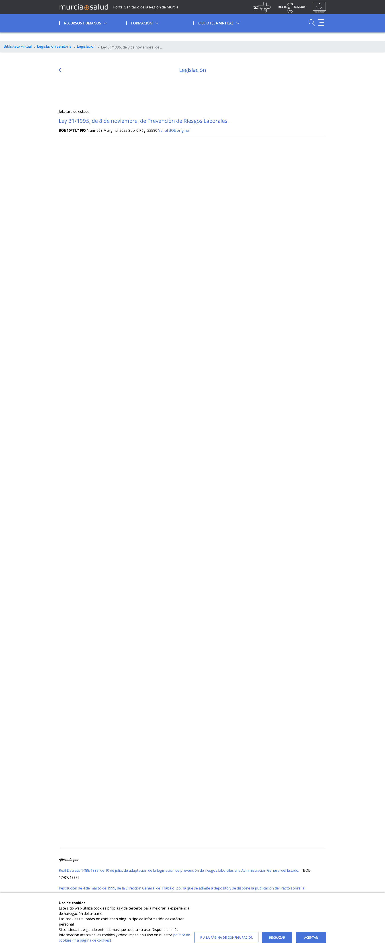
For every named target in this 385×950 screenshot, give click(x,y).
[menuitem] (92, 22)
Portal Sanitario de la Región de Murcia (145, 7)
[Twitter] (62, 91)
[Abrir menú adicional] (321, 22)
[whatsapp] (79, 91)
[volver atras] (61, 70)
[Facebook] (71, 91)
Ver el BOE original (174, 130)
